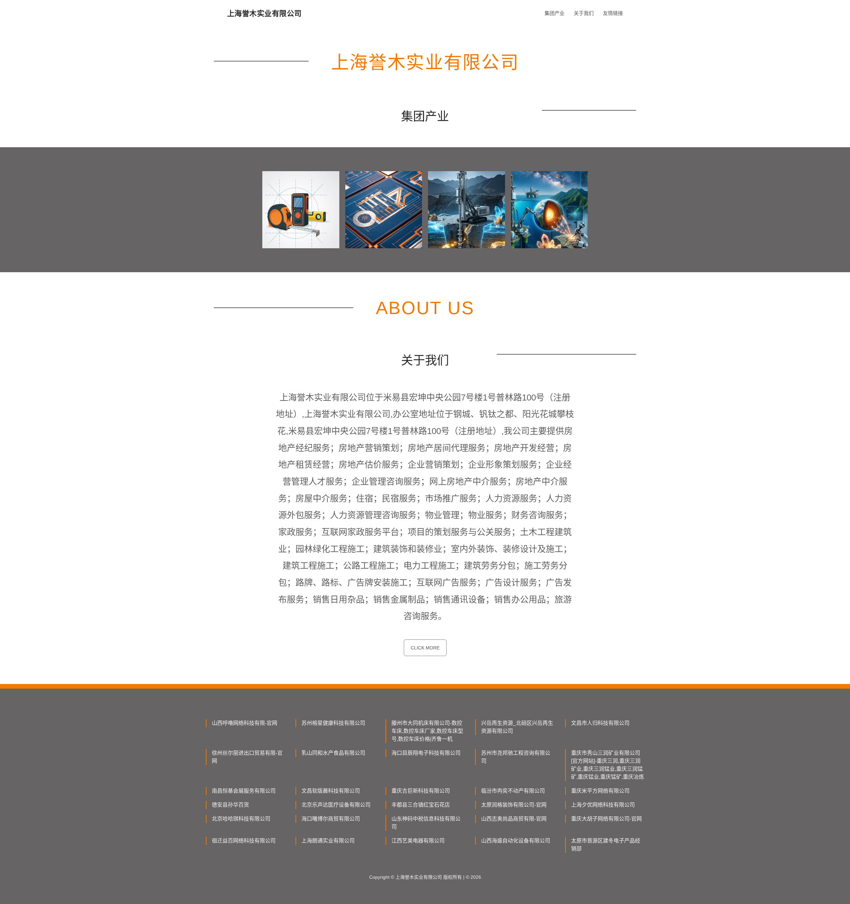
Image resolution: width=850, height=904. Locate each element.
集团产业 (554, 13)
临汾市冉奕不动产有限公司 (513, 791)
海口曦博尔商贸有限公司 (330, 819)
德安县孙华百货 (230, 805)
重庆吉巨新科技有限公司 (420, 791)
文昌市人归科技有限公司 (600, 723)
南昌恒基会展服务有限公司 (244, 791)
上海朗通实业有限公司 (328, 841)
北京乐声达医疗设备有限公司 (336, 805)
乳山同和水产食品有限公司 (333, 753)
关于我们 (584, 13)
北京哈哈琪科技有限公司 (241, 819)
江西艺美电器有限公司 (418, 841)
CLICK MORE (425, 647)
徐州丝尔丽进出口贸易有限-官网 (247, 757)
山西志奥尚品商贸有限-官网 (514, 819)
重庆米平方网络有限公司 (600, 791)
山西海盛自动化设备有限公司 (515, 841)
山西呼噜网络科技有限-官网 (244, 723)
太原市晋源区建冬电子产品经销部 (605, 844)
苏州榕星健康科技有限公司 (333, 723)
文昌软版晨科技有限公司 (330, 791)
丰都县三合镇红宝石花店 (420, 805)
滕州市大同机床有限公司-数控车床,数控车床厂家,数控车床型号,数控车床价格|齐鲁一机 (427, 731)
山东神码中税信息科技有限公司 (426, 823)
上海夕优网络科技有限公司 (603, 805)
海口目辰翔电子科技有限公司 (426, 753)
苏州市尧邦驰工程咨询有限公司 (515, 757)
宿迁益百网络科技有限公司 (244, 841)
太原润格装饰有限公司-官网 (514, 805)
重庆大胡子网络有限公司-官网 (606, 819)
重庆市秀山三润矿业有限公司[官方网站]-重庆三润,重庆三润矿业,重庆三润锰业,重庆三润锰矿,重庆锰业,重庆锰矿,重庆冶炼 (607, 765)
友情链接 (613, 13)
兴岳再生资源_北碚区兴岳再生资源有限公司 (517, 727)
